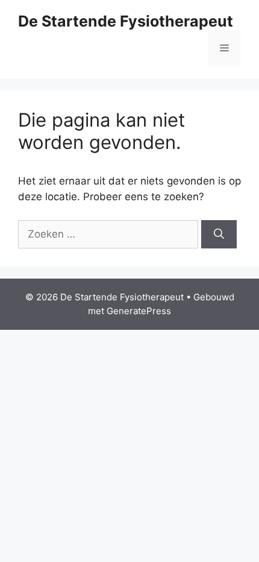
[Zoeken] (219, 234)
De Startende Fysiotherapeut (125, 21)
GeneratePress (139, 311)
